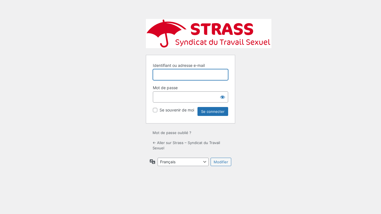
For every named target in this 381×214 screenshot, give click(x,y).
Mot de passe (165, 87)
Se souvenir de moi (177, 110)
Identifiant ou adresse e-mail (179, 65)
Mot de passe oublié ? (172, 132)
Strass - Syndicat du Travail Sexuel (208, 33)
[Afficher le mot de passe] (222, 97)
